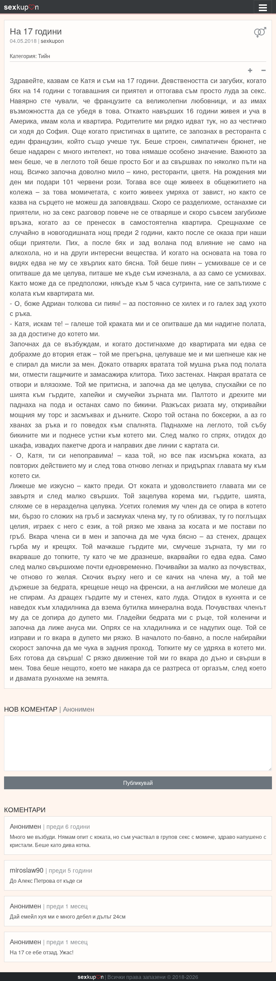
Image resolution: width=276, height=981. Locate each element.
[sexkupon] (21, 7)
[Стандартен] (260, 33)
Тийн (44, 56)
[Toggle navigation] (263, 7)
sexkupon (52, 41)
